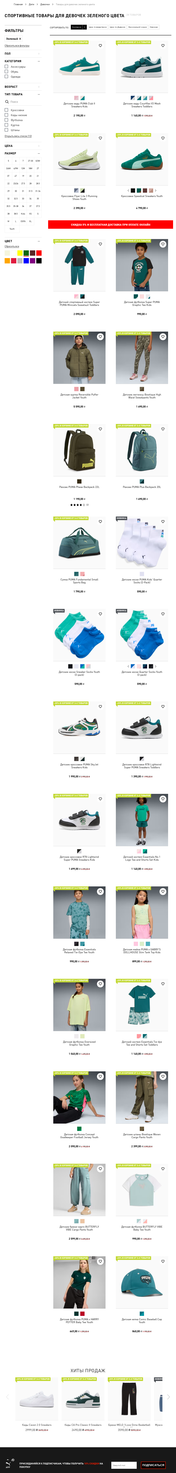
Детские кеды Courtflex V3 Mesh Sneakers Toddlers (142, 105)
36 (23, 206)
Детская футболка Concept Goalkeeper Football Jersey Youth (79, 1135)
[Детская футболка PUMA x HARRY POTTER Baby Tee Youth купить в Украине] (79, 1282)
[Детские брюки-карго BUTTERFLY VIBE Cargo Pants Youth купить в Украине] (79, 1190)
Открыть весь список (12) (18, 136)
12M (23, 168)
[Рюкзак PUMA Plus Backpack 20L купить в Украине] (142, 450)
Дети (31, 4)
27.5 (23, 183)
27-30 (30, 161)
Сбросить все (12, 246)
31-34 (37, 191)
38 (8, 214)
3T (8, 176)
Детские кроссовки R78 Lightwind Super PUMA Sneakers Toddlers (141, 766)
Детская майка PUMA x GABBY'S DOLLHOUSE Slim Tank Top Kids (142, 951)
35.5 (8, 206)
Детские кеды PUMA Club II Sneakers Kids (79, 105)
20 (30, 176)
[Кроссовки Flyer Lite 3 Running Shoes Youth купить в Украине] (79, 159)
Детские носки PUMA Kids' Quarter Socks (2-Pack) (142, 581)
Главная (18, 4)
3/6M (8, 168)
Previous (128, 190)
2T (38, 168)
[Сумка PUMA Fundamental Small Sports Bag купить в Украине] (79, 543)
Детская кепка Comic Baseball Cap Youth (142, 1320)
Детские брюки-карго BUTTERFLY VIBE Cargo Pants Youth (79, 1228)
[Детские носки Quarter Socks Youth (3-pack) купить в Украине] (142, 635)
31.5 (30, 191)
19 (23, 176)
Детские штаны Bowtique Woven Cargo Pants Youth (142, 1135)
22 (8, 183)
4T (16, 176)
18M (30, 168)
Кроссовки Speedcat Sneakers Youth (142, 195)
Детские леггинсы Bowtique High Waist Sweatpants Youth (142, 396)
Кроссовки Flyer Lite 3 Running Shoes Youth (79, 197)
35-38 (15, 206)
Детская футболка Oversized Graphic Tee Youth (79, 1043)
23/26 (15, 183)
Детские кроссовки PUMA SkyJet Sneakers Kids (79, 766)
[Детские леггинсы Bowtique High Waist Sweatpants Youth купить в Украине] (142, 358)
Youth (12, 229)
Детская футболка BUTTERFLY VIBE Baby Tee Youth (141, 1228)
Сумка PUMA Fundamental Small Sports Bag (79, 581)
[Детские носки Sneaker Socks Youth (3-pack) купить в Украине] (79, 635)
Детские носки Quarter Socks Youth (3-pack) (142, 673)
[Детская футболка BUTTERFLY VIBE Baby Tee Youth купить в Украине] (142, 1190)
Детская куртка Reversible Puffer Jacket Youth (79, 396)
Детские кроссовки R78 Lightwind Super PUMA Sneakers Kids (79, 858)
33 (23, 198)
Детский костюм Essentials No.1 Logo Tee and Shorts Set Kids (141, 858)
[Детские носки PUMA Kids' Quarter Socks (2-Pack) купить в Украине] (142, 543)
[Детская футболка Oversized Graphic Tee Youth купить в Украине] (79, 1005)
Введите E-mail (119, 1465)
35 (38, 198)
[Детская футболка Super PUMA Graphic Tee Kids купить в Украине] (142, 265)
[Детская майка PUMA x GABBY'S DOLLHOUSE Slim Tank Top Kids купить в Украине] (142, 912)
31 (23, 191)
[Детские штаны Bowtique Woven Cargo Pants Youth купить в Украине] (142, 1097)
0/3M (38, 161)
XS (30, 214)
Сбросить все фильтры (17, 45)
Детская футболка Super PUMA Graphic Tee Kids (142, 303)
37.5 (38, 206)
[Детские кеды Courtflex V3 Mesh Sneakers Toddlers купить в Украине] (142, 67)
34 (30, 198)
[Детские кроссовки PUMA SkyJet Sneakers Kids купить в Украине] (79, 727)
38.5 (16, 214)
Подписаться (153, 1465)
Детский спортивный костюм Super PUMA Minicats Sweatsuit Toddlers (79, 303)
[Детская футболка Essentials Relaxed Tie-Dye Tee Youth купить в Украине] (79, 912)
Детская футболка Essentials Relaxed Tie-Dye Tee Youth (79, 951)
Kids (23, 214)
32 (8, 198)
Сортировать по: (59, 28)
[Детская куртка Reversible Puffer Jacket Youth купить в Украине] (79, 358)
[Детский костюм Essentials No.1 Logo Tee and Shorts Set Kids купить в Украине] (142, 820)
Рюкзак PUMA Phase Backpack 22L (79, 486)
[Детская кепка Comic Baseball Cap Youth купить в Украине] (142, 1282)
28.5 (38, 183)
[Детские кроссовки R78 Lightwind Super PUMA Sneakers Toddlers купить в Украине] (142, 727)
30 (16, 191)
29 (8, 191)
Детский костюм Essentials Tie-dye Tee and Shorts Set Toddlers (142, 1043)
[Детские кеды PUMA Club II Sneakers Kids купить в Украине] (79, 67)
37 (30, 206)
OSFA (23, 221)
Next (155, 190)
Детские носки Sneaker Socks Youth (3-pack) (79, 673)
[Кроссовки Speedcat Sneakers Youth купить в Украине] (142, 159)
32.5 (16, 198)
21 (38, 176)
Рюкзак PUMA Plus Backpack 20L (142, 486)
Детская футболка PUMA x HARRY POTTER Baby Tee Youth (79, 1320)
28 (30, 183)
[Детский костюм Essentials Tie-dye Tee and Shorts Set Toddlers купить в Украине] (142, 1005)
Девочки (45, 4)
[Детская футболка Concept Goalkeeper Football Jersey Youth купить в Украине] (79, 1097)
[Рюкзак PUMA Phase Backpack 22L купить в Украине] (79, 450)
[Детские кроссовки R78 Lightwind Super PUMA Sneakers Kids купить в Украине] (79, 820)
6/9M (16, 168)
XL (30, 221)
